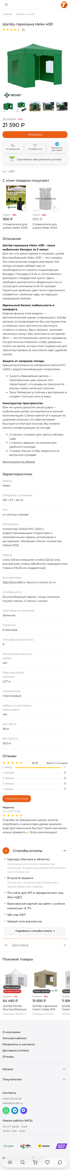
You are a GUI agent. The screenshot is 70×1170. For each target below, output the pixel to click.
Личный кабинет (15, 1038)
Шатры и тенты (25, 14)
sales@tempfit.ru (13, 1103)
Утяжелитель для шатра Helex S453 (15, 226)
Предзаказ (35, 134)
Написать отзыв (16, 798)
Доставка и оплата (16, 1050)
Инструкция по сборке (19, 461)
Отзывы (8, 1056)
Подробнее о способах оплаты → (35, 930)
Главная (7, 14)
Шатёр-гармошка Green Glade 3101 (44, 1007)
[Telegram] (14, 1110)
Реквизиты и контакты (19, 1044)
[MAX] (23, 1110)
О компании (11, 1032)
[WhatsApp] (6, 1110)
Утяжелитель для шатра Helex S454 (44, 226)
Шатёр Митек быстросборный (14, 1007)
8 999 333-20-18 (12, 1098)
